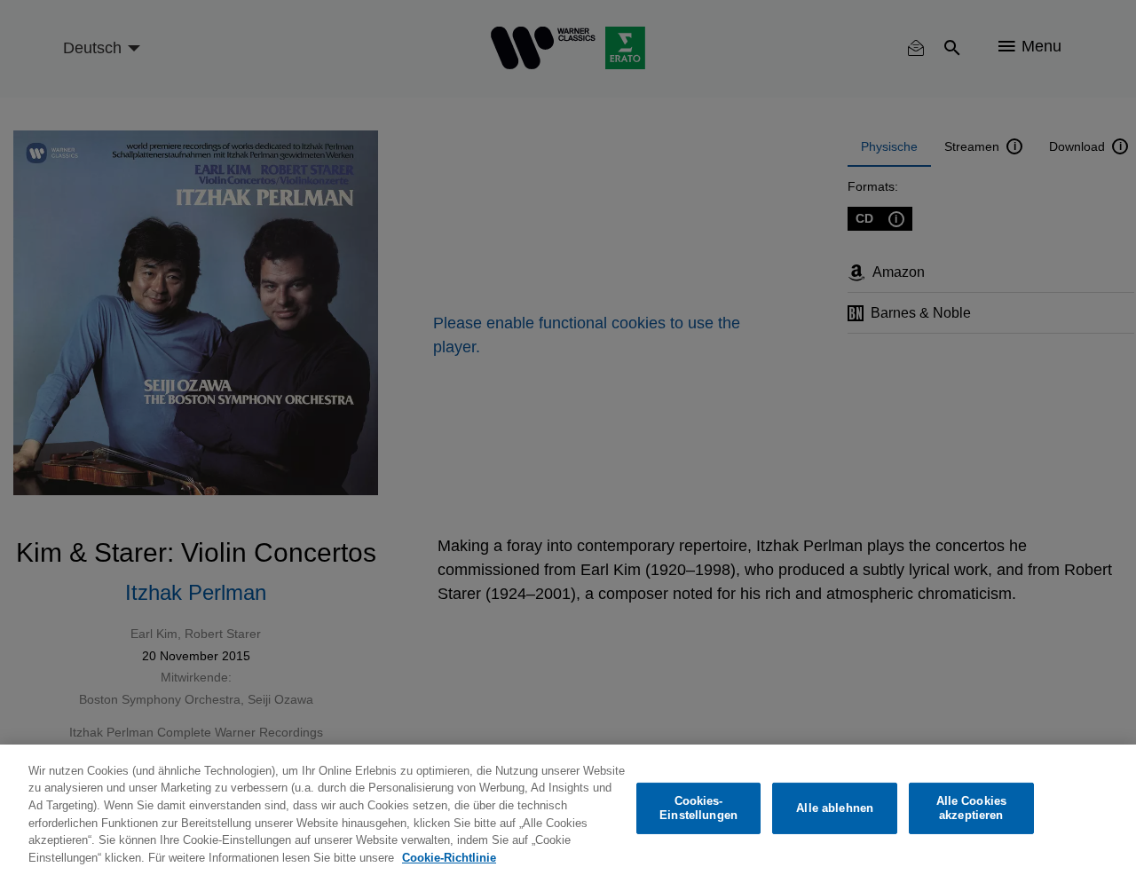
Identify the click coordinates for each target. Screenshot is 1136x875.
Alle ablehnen (834, 808)
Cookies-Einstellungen (698, 808)
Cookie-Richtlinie (449, 856)
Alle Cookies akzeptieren (971, 808)
